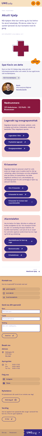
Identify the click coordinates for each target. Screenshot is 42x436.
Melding (4, 323)
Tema (3, 10)
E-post (4, 316)
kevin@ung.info (21, 90)
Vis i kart (8, 356)
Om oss (4, 433)
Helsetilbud (9, 10)
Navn (3, 309)
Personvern (13, 433)
